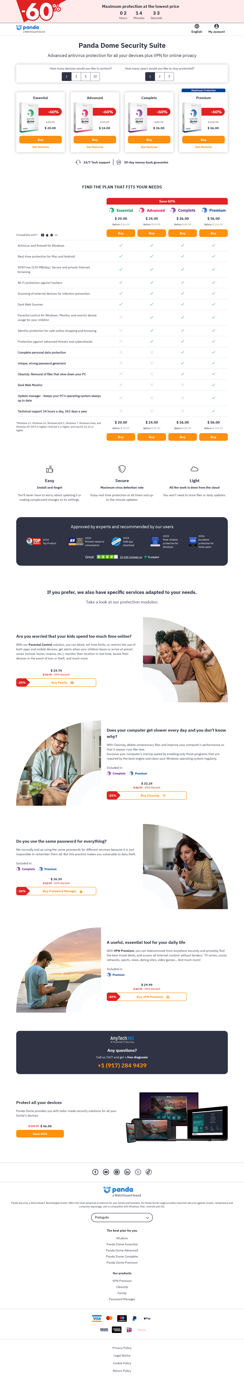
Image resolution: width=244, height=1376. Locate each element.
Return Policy (122, 1371)
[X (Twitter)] (138, 1172)
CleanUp (122, 1287)
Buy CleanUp (150, 795)
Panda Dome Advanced (122, 1250)
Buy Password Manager (59, 891)
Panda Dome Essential (122, 1244)
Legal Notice (122, 1355)
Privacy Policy (122, 1348)
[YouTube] (106, 1172)
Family (122, 1293)
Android (150, 1206)
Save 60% (40, 1134)
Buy (40, 140)
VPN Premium (122, 1281)
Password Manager (122, 1299)
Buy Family (59, 682)
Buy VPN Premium (150, 997)
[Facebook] (95, 1172)
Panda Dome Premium (122, 1262)
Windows (134, 1206)
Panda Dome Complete (122, 1256)
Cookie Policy (122, 1363)
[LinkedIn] (127, 1172)
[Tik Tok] (149, 1172)
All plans (122, 1238)
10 (95, 76)
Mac (142, 1206)
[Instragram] (117, 1172)
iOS (162, 1206)
